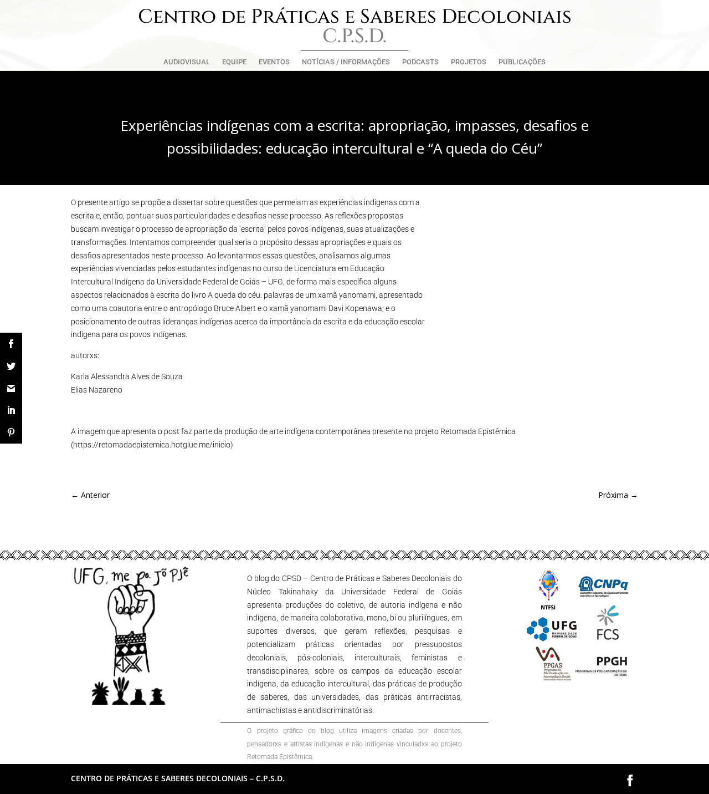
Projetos (468, 62)
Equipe (234, 62)
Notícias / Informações (346, 62)
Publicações (522, 62)
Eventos (274, 62)
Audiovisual (186, 62)
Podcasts (420, 62)
